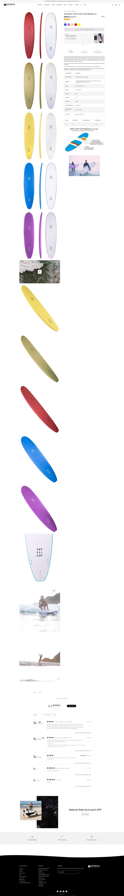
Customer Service (23, 865)
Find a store (85, 814)
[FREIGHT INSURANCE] (99, 38)
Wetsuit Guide (41, 885)
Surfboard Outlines (41, 879)
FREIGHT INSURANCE (70, 35)
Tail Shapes (40, 881)
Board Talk (40, 865)
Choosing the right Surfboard (43, 868)
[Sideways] (10, 5)
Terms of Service (22, 881)
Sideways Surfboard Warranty (24, 882)
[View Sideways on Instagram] (60, 891)
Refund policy (21, 879)
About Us (21, 868)
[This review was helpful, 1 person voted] (87, 750)
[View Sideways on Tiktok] (66, 891)
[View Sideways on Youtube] (63, 891)
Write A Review (71, 706)
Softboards (73, 11)
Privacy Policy (21, 877)
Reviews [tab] (35, 692)
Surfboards (68, 11)
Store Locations (22, 873)
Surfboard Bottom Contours (43, 876)
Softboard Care (41, 873)
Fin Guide (40, 871)
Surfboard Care (41, 877)
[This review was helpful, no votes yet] (87, 732)
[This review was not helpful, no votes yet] (89, 732)
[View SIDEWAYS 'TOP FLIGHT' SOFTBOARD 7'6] (39, 271)
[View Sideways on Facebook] (58, 891)
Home (65, 11)
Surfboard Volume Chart (42, 869)
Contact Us (21, 869)
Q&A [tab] (40, 692)
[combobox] (38, 715)
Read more (74, 728)
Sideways (63, 894)
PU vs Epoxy (40, 884)
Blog (20, 874)
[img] (103, 16)
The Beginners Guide (42, 882)
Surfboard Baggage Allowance (44, 874)
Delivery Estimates (22, 876)
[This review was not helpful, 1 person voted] (89, 786)
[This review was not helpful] (89, 750)
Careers (20, 871)
